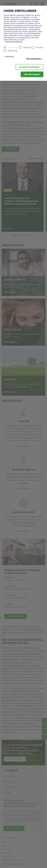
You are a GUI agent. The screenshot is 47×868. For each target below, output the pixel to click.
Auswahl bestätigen (29, 67)
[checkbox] (5, 47)
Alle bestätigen (32, 74)
